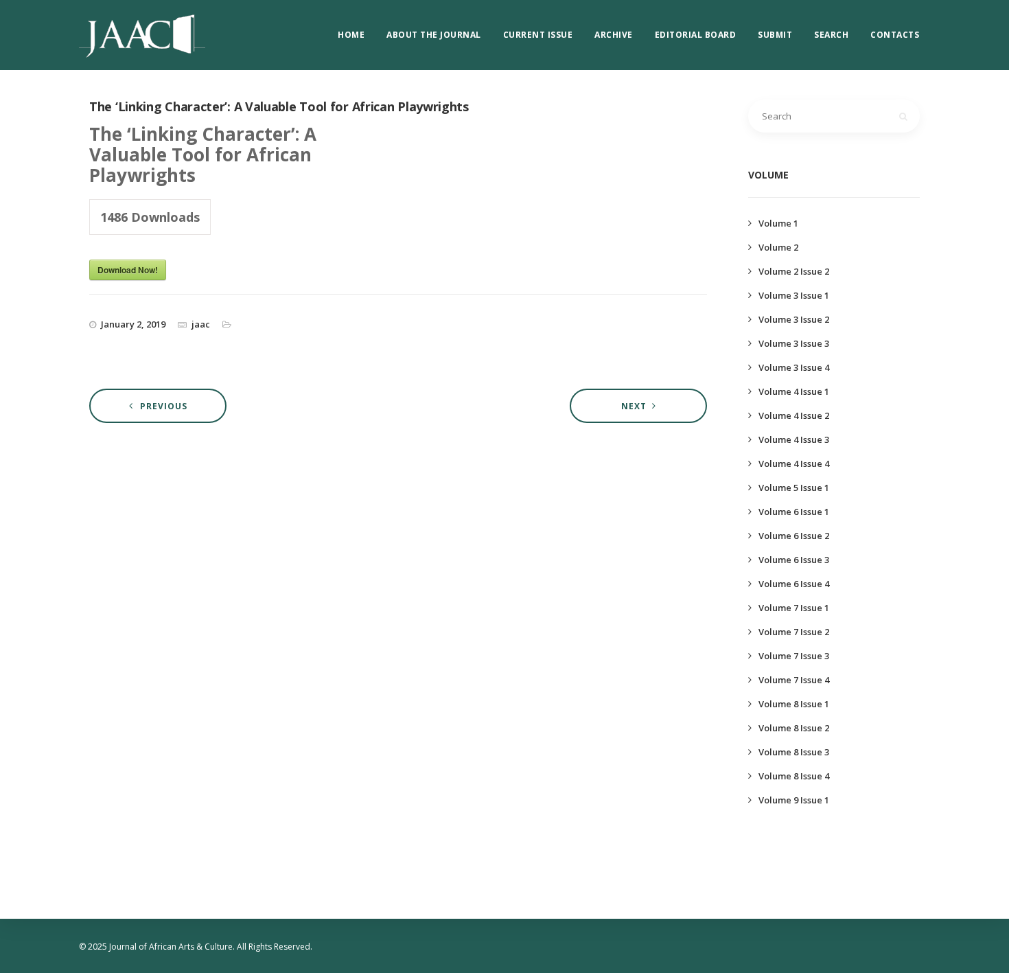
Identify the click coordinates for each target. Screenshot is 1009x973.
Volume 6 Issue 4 (793, 583)
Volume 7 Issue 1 (793, 608)
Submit (775, 35)
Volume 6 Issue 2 (793, 535)
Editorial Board (696, 35)
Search (831, 35)
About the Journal (433, 35)
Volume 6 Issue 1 (793, 511)
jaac (201, 324)
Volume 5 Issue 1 (793, 487)
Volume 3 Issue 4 (793, 367)
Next (634, 406)
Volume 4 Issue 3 (793, 439)
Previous (163, 406)
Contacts (894, 35)
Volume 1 (778, 223)
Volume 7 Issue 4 (793, 680)
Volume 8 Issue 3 (793, 752)
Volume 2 (778, 247)
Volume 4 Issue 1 (793, 391)
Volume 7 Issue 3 (793, 656)
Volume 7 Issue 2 (793, 632)
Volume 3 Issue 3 (793, 343)
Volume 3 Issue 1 (793, 295)
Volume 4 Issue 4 (793, 463)
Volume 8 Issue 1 (793, 704)
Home (351, 35)
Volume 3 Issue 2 (793, 319)
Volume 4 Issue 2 (793, 415)
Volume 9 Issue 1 (793, 800)
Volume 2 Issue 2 (793, 271)
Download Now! (127, 270)
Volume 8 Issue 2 (793, 728)
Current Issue (538, 35)
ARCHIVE (613, 35)
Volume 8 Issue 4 (793, 776)
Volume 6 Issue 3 (793, 559)
